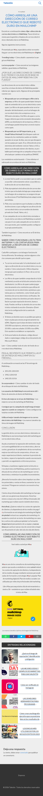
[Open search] (39, 3)
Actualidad (21, 11)
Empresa (21, 775)
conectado (24, 753)
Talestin (8, 3)
